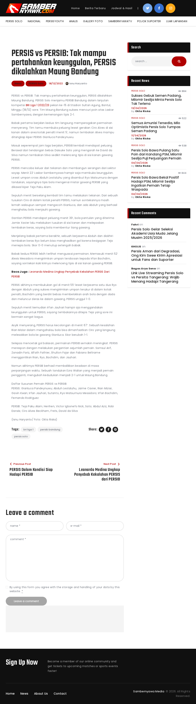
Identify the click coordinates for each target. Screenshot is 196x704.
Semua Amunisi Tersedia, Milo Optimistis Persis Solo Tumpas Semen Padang (155, 127)
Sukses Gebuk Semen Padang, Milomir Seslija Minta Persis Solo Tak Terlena (156, 100)
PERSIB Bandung (50, 429)
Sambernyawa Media (149, 691)
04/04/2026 (139, 163)
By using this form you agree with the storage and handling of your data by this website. (65, 589)
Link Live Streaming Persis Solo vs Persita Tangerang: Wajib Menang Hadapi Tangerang (157, 277)
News (18, 83)
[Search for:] (158, 61)
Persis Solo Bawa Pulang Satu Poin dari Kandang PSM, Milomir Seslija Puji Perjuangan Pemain (156, 154)
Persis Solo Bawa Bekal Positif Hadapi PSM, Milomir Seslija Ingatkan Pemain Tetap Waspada (155, 184)
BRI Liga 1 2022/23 (37, 105)
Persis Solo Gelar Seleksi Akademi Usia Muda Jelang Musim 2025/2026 (154, 233)
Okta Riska (143, 111)
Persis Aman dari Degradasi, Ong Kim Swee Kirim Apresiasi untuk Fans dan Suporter (156, 255)
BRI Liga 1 (28, 429)
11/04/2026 (138, 135)
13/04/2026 (139, 108)
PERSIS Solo (36, 83)
